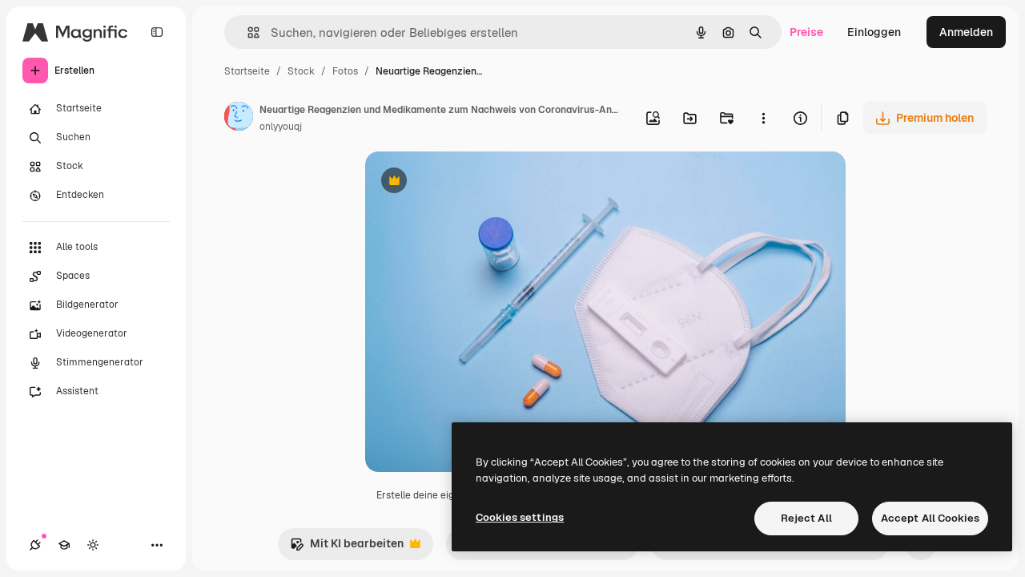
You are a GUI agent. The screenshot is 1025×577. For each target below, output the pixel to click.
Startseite (247, 71)
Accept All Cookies (930, 518)
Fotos (345, 71)
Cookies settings (520, 517)
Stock (301, 71)
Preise (806, 32)
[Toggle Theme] (93, 545)
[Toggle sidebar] (157, 32)
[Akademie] (64, 545)
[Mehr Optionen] (763, 118)
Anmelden (966, 32)
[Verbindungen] (35, 545)
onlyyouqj (280, 126)
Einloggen (874, 32)
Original (467, 182)
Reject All (806, 518)
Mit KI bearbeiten (347, 547)
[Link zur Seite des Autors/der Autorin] (238, 118)
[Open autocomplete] (247, 32)
